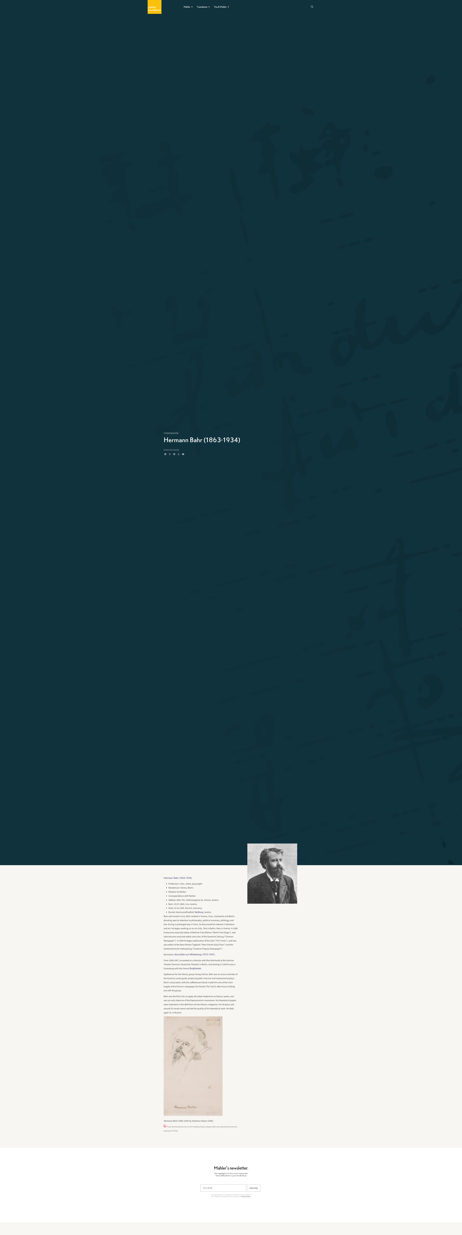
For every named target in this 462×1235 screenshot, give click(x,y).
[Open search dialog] (312, 7)
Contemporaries (171, 433)
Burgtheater (195, 968)
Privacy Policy (245, 1196)
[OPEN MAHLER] (192, 7)
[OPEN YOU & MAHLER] (228, 7)
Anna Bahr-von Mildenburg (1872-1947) (194, 954)
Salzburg (198, 912)
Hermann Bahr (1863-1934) (178, 878)
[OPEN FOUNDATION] (209, 7)
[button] (165, 454)
